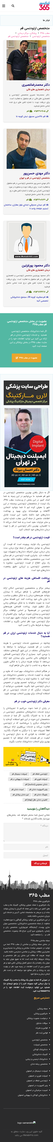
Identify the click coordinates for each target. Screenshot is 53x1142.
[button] (13, 6)
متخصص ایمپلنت (41, 1044)
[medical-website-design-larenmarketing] (27, 393)
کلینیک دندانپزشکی (40, 1054)
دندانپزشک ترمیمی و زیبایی (37, 1059)
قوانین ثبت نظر (42, 1032)
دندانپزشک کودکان (40, 1049)
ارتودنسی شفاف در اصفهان (37, 1080)
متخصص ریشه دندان (39, 1064)
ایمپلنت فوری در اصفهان (38, 1075)
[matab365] (41, 6)
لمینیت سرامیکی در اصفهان (36, 1090)
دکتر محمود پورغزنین (36, 265)
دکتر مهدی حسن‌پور (36, 173)
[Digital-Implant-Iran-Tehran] (27, 447)
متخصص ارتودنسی (40, 1039)
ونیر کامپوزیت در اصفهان (38, 1085)
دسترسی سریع (42, 998)
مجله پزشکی (42, 1008)
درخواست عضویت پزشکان (37, 1018)
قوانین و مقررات (41, 1028)
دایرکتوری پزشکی (41, 1013)
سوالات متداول (42, 1023)
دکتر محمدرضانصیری (36, 84)
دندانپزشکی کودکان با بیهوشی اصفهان (33, 1095)
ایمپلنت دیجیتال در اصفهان (37, 1071)
